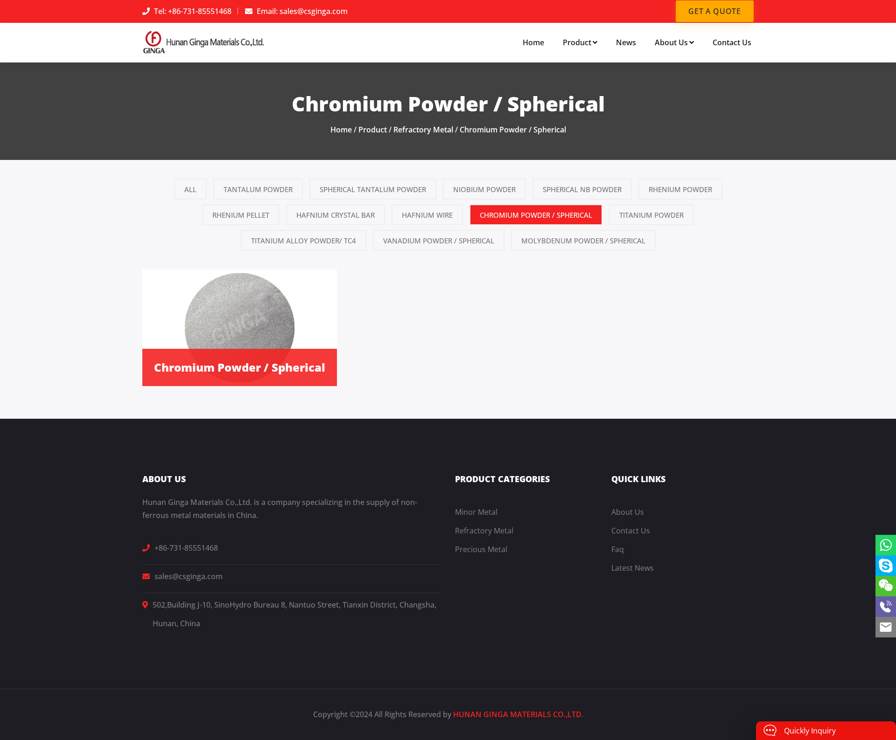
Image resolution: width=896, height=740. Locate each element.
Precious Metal (481, 549)
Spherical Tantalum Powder (373, 189)
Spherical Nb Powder (582, 189)
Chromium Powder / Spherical (513, 129)
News (626, 42)
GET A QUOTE (714, 11)
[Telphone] (885, 606)
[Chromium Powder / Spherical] (239, 327)
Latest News (632, 568)
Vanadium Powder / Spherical (438, 240)
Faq (617, 549)
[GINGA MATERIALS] (203, 41)
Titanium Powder (651, 215)
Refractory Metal (423, 129)
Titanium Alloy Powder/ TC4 (303, 240)
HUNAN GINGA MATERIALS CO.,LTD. (518, 714)
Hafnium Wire (427, 215)
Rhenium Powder (680, 189)
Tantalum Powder (258, 189)
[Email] (885, 627)
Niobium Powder (484, 189)
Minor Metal (476, 512)
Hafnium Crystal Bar (335, 215)
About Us (671, 42)
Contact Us (732, 42)
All (190, 189)
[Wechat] (885, 586)
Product (577, 42)
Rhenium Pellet (240, 215)
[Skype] (885, 565)
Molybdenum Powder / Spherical (583, 240)
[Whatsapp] (885, 545)
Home (533, 42)
